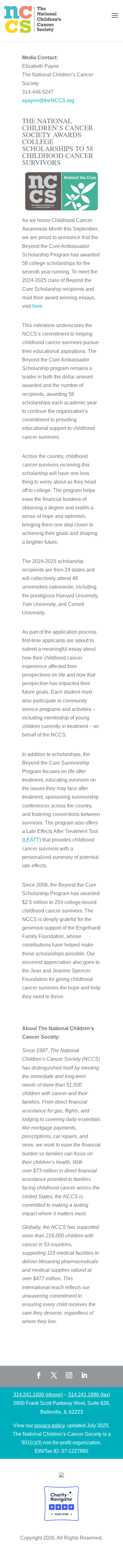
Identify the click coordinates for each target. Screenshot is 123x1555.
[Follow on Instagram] (69, 1375)
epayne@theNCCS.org (48, 100)
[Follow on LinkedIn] (84, 1375)
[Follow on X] (54, 1375)
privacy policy (49, 1425)
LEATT (31, 839)
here (37, 306)
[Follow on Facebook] (38, 1375)
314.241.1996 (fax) (89, 1394)
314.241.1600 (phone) (38, 1394)
